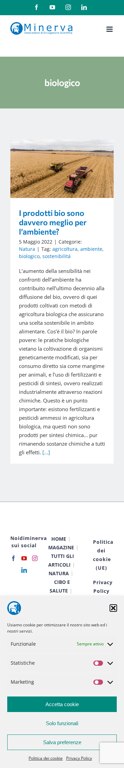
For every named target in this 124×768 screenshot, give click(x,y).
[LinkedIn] (24, 570)
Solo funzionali (62, 723)
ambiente (91, 249)
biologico (29, 256)
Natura (27, 249)
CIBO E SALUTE (60, 586)
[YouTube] (24, 558)
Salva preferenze (62, 742)
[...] (46, 452)
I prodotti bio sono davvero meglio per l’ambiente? (52, 169)
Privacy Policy (79, 758)
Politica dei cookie (46, 758)
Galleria (72, 169)
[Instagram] (35, 558)
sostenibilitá (56, 256)
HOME (58, 538)
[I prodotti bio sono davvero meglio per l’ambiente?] (62, 169)
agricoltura (65, 249)
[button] (113, 608)
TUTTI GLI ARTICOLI (61, 560)
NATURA (59, 573)
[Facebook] (13, 558)
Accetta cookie (62, 704)
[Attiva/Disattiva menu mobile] (110, 29)
